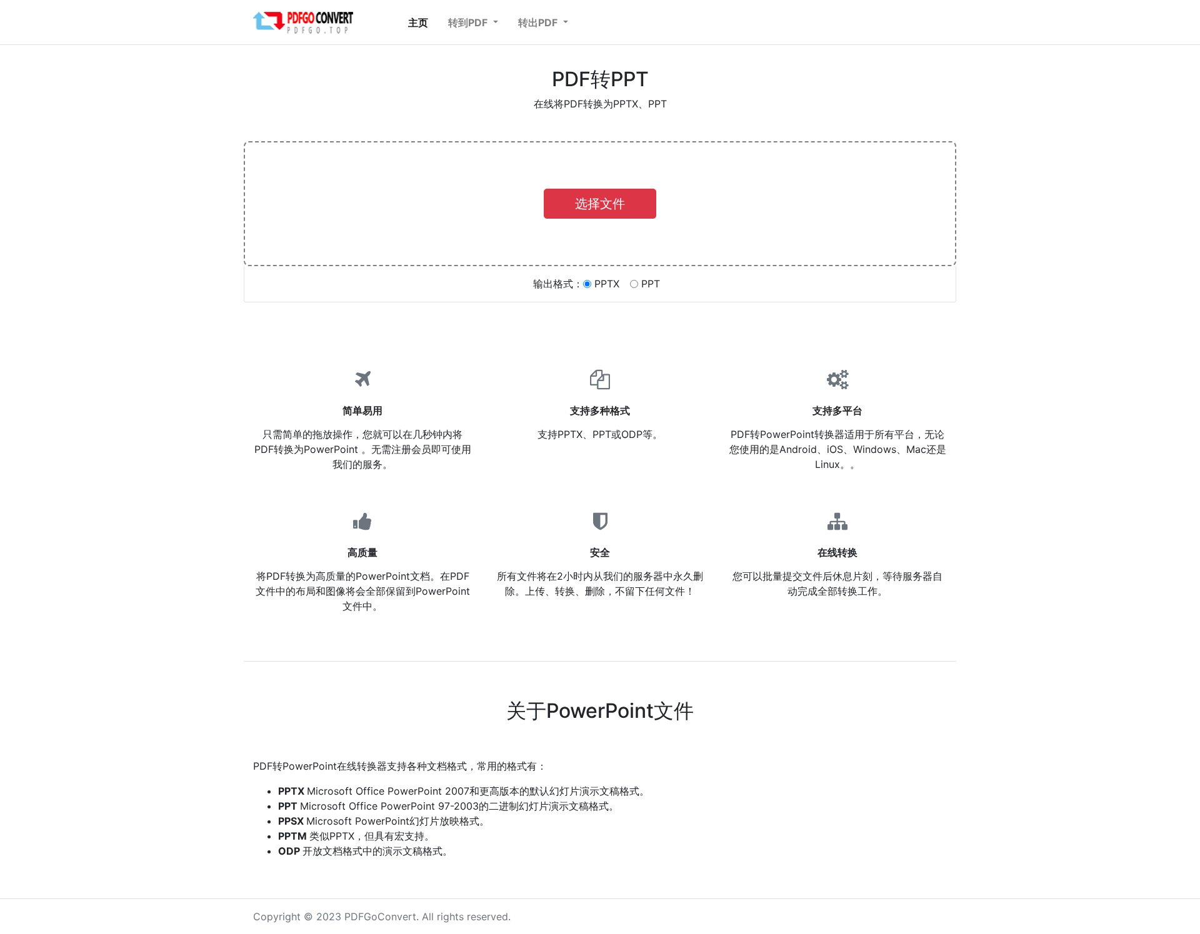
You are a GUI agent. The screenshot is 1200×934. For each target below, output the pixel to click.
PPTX (606, 283)
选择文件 (600, 203)
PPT (650, 283)
